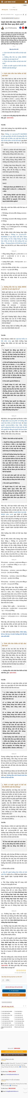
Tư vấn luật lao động (6, 1013)
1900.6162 (10, 118)
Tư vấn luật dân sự (5, 1017)
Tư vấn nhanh (14, 990)
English (24, 5)
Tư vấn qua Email (14, 995)
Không (7, 980)
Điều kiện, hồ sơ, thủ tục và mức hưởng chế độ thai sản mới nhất (14, 634)
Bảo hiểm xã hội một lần (7, 1002)
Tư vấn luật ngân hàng (19, 1025)
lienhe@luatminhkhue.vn (12, 1074)
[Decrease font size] (23, 15)
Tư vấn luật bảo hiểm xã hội (7, 1021)
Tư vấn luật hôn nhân (19, 1019)
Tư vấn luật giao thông (19, 1021)
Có (3, 980)
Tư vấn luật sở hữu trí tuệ (7, 1015)
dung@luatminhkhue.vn (12, 1091)
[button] (26, 28)
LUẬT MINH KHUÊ (11, 2)
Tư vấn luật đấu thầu (19, 1023)
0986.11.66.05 (12, 1071)
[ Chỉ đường (23, 1067)
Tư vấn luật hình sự (19, 1015)
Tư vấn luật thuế (18, 1013)
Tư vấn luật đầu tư (18, 1011)
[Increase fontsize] (26, 15)
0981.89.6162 (12, 1088)
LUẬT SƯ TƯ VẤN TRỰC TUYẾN (14, 1051)
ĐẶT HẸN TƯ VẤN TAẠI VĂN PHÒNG (14, 1054)
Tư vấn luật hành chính (6, 1023)
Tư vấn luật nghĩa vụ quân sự (8, 1025)
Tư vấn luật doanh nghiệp (7, 1011)
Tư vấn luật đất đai (5, 1019)
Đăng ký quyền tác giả (19, 1026)
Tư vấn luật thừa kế (19, 1017)
